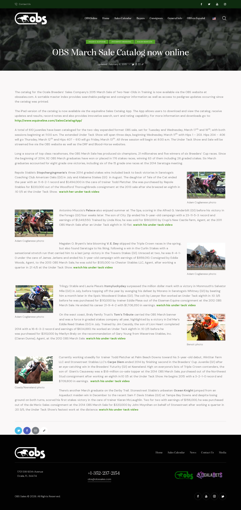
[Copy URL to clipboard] (142, 64)
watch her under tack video (79, 192)
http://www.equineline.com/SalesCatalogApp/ (48, 121)
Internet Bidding (121, 42)
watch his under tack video (153, 225)
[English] (214, 19)
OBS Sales (21, 496)
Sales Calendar (97, 42)
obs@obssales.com (99, 479)
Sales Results (144, 42)
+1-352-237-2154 (104, 473)
